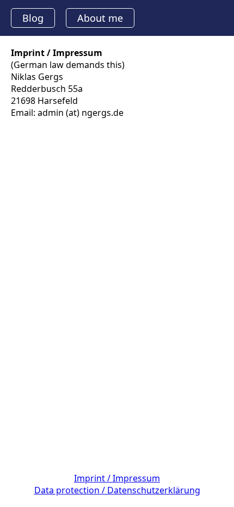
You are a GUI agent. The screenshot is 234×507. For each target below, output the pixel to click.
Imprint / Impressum (117, 478)
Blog (33, 17)
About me (100, 17)
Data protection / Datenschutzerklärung (117, 490)
